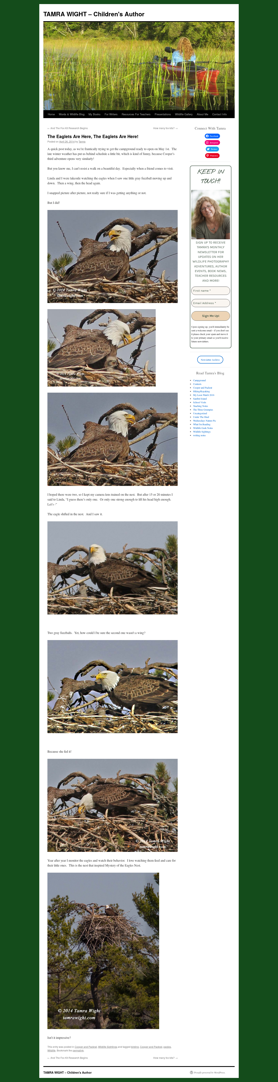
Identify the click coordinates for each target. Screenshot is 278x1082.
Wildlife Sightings (107, 1046)
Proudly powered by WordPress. (209, 1072)
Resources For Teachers (136, 114)
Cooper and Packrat (86, 1046)
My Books (95, 114)
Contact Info (219, 114)
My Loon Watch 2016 (203, 395)
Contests (197, 384)
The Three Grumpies (203, 409)
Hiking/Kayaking (201, 391)
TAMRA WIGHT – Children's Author (93, 13)
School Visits (199, 402)
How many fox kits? (165, 128)
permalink (78, 1050)
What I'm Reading (201, 424)
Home (51, 114)
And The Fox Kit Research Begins (67, 128)
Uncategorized (200, 413)
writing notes (199, 435)
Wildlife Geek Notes (203, 428)
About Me (202, 114)
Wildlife (51, 1050)
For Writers (111, 114)
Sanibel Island (200, 398)
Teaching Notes (200, 406)
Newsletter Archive (210, 359)
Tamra (82, 141)
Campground (199, 380)
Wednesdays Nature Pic (204, 420)
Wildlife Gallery (184, 114)
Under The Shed (201, 417)
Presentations (163, 114)
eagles (167, 1046)
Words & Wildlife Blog (71, 114)
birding (135, 1046)
